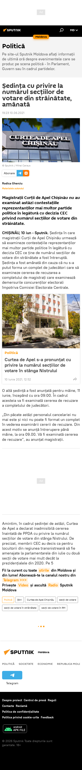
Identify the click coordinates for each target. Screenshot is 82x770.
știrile (44, 570)
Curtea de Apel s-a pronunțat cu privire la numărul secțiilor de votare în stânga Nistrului (38, 365)
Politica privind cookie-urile (20, 717)
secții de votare (67, 599)
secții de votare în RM (53, 607)
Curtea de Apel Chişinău (40, 599)
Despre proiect (12, 700)
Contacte (8, 706)
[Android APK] (15, 729)
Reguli (52, 700)
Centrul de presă (35, 700)
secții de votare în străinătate (20, 607)
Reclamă (21, 706)
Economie (45, 664)
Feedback (47, 717)
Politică (11, 352)
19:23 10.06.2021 (13, 113)
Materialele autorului (13, 188)
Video (23, 585)
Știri (19, 599)
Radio (53, 585)
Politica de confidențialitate (20, 711)
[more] (75, 379)
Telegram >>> (15, 580)
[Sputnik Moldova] (12, 32)
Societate (26, 664)
